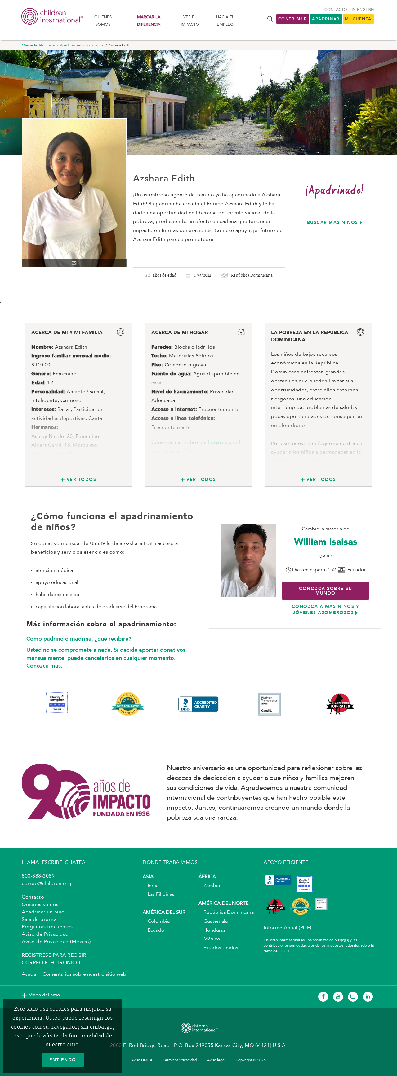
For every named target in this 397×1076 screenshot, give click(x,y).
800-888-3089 (38, 876)
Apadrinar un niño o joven (81, 45)
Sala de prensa (39, 919)
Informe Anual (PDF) (287, 928)
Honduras (211, 930)
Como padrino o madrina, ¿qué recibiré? (78, 638)
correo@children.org (47, 883)
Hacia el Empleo (225, 20)
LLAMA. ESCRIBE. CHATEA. (54, 862)
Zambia (209, 885)
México (209, 939)
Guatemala (213, 921)
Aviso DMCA (141, 1060)
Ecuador (154, 930)
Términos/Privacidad (180, 1060)
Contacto (335, 10)
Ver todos (81, 479)
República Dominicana (226, 912)
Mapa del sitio (44, 995)
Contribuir (292, 18)
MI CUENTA (358, 18)
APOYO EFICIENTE (286, 862)
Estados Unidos (218, 948)
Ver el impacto (190, 20)
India (150, 885)
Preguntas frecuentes (47, 927)
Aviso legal (216, 1060)
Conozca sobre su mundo (325, 591)
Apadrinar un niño (43, 912)
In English (363, 10)
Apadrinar (326, 18)
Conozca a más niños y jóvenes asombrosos (325, 609)
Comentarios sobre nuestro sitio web (84, 974)
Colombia (156, 921)
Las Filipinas (158, 894)
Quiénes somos (103, 20)
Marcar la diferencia (148, 20)
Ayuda (29, 974)
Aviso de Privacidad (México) (56, 941)
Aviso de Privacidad (45, 934)
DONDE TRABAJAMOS (170, 862)
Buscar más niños (332, 222)
